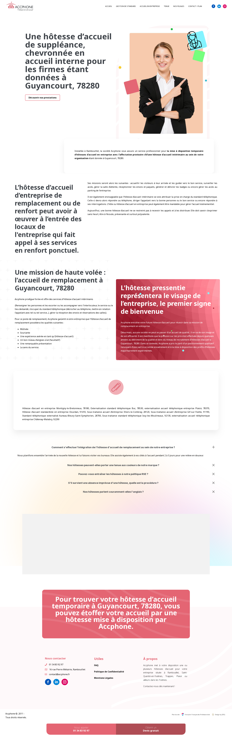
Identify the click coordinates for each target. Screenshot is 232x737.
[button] (42, 98)
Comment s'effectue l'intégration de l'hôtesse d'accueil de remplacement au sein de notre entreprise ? (113, 447)
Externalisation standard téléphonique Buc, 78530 (117, 408)
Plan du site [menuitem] (176, 715)
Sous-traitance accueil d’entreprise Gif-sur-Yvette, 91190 (180, 411)
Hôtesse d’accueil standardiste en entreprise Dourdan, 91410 (54, 411)
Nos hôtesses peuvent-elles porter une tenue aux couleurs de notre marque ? (113, 465)
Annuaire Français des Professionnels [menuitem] (197, 715)
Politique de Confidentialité (109, 671)
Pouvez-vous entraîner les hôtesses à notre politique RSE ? (113, 474)
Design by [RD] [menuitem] (220, 715)
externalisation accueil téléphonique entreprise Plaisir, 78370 (177, 408)
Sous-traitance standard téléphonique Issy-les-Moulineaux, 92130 (136, 415)
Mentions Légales (103, 677)
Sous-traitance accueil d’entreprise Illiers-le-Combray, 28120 (118, 411)
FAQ (96, 665)
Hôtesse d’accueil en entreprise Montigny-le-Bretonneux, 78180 (55, 408)
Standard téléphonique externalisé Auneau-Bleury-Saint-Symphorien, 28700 (61, 415)
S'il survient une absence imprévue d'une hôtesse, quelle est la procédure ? (113, 482)
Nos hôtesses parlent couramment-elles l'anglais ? (113, 491)
